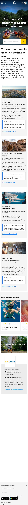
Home (2, 344)
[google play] (14, 498)
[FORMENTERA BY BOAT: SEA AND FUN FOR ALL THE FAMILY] (10, 315)
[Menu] (2, 3)
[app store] (5, 498)
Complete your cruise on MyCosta (14, 389)
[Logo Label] (14, 3)
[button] (22, 3)
